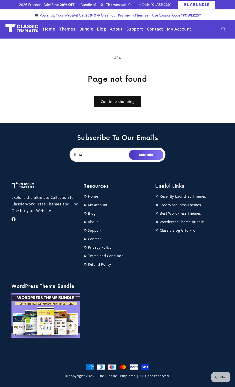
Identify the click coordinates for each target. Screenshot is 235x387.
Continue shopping (117, 101)
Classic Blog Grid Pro (178, 230)
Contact (94, 238)
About (93, 221)
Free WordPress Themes (180, 204)
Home (93, 196)
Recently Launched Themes (183, 196)
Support (94, 230)
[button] (223, 29)
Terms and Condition (105, 255)
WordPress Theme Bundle (182, 221)
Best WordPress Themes (180, 213)
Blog (91, 213)
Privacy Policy (100, 247)
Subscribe (146, 155)
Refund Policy (99, 264)
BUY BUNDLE (196, 4)
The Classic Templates (117, 376)
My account (97, 204)
